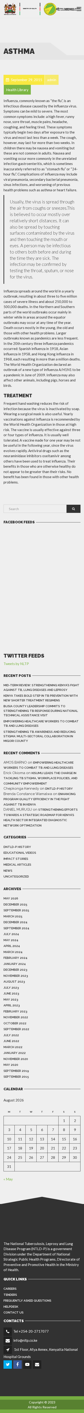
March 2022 (13, 1047)
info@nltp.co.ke (25, 1340)
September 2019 (16, 1071)
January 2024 (15, 964)
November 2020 (16, 1059)
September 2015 (16, 1076)
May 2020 (11, 1065)
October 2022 (15, 1023)
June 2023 (11, 993)
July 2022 (11, 1035)
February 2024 (16, 958)
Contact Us (14, 1312)
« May (8, 1179)
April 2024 (12, 946)
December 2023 (15, 969)
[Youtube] (27, 1364)
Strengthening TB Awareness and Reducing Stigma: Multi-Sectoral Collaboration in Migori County (40, 736)
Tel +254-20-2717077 (31, 1331)
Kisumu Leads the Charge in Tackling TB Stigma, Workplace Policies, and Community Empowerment (40, 778)
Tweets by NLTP (16, 664)
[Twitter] (8, 1364)
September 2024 (16, 928)
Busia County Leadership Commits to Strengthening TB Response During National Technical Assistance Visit (41, 710)
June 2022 (11, 1041)
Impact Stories (16, 859)
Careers (10, 1288)
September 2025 (16, 910)
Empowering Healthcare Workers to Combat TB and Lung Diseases (41, 724)
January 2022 (15, 1053)
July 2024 (11, 934)
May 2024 (11, 940)
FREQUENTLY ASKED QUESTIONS (27, 1300)
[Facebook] (17, 1364)
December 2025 (15, 904)
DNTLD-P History (59, 788)
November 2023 (16, 975)
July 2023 (11, 987)
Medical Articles (17, 864)
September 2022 (16, 1029)
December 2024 (16, 922)
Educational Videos (20, 852)
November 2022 (16, 1017)
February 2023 (15, 1011)
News (8, 870)
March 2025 (13, 916)
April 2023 (12, 1005)
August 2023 (14, 981)
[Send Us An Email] (37, 1364)
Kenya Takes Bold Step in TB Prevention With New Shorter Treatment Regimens (41, 698)
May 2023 (11, 999)
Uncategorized (16, 876)
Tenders (10, 1294)
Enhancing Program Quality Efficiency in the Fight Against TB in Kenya (40, 799)
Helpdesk (11, 1306)
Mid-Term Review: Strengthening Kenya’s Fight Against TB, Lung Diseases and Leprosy (41, 687)
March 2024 (13, 952)
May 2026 (11, 898)
